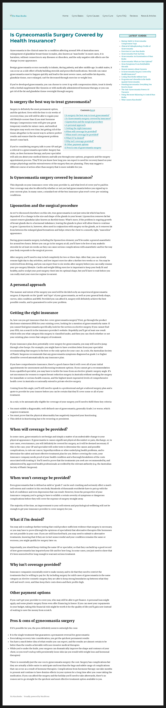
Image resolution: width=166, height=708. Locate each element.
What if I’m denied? (74, 138)
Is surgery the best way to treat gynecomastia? (86, 115)
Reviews (134, 16)
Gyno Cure (108, 16)
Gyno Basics (77, 16)
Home (65, 16)
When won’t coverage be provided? (81, 135)
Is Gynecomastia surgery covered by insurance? (87, 118)
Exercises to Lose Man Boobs (133, 51)
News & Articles (148, 16)
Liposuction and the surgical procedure (83, 122)
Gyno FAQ (121, 16)
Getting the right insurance (78, 128)
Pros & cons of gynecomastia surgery (82, 148)
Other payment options (76, 144)
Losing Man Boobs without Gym (134, 77)
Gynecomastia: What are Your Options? (136, 62)
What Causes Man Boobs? (131, 100)
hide (92, 110)
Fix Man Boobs (16, 696)
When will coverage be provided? (80, 131)
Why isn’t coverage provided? (79, 141)
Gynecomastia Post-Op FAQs (132, 54)
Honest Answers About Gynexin (134, 69)
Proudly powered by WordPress (36, 696)
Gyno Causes (93, 16)
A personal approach (75, 125)
